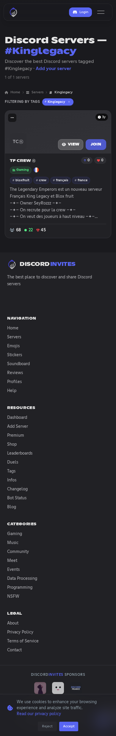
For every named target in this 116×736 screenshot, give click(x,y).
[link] (40, 688)
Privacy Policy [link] (20, 632)
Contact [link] (14, 650)
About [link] (12, 623)
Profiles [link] (14, 382)
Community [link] (18, 552)
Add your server (53, 68)
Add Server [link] (17, 426)
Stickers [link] (14, 355)
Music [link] (12, 543)
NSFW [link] (13, 596)
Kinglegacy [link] (63, 92)
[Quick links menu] (12, 118)
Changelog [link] (17, 489)
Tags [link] (11, 471)
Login (83, 12)
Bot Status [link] (16, 498)
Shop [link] (12, 444)
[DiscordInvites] (13, 12)
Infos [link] (11, 480)
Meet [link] (12, 561)
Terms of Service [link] (23, 641)
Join (96, 144)
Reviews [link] (15, 373)
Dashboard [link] (17, 418)
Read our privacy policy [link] (39, 714)
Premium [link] (15, 435)
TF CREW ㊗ (23, 161)
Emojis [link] (13, 346)
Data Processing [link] (22, 579)
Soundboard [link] (18, 364)
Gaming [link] (14, 534)
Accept (69, 726)
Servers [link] (37, 92)
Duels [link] (12, 462)
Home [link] (15, 92)
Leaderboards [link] (19, 453)
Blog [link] (11, 507)
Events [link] (13, 570)
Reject (47, 726)
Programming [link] (19, 587)
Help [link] (11, 391)
